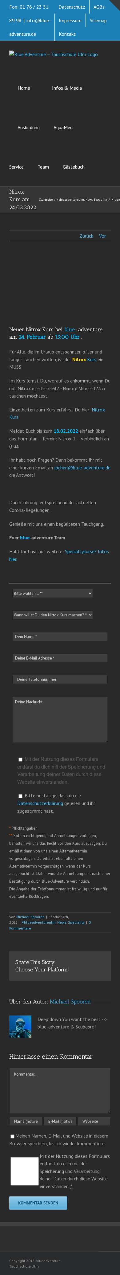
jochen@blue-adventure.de (82, 467)
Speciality (76, 922)
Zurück (86, 236)
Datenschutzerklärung (40, 803)
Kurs (84, 359)
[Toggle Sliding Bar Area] (114, 5)
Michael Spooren (30, 916)
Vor (102, 236)
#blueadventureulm (39, 922)
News (61, 922)
